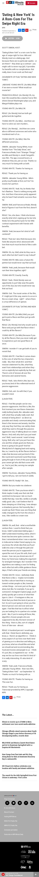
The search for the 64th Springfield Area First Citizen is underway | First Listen (19, 776)
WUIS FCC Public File (10, 821)
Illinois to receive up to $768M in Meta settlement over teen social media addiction (18, 723)
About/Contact (9, 812)
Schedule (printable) (10, 830)
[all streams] (36, 874)
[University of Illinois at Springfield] (29, 867)
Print (34, 30)
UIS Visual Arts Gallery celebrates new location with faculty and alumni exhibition (18, 767)
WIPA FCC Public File (10, 825)
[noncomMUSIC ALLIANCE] (23, 851)
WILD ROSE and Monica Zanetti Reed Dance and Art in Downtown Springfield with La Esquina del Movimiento (18, 745)
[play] (3, 874)
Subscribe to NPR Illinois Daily (13, 834)
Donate (32, 3)
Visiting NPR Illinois (10, 816)
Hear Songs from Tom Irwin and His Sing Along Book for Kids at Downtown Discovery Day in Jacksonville (18, 756)
